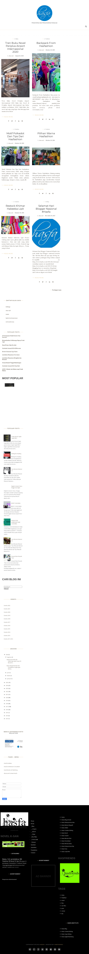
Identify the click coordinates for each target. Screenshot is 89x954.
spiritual (4, 867)
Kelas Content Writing (67, 931)
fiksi (62, 903)
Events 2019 (7, 615)
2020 (7, 697)
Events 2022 (7, 605)
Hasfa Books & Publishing (10, 770)
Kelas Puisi (64, 849)
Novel (12, 861)
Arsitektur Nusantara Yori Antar (11, 355)
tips (18, 861)
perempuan (5, 863)
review (63, 911)
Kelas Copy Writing (66, 934)
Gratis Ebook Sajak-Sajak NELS (16, 437)
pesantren (13, 863)
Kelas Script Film (65, 851)
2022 (7, 691)
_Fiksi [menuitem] (32, 826)
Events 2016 (7, 625)
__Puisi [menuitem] (33, 834)
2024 (7, 685)
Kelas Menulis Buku (66, 843)
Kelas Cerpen (65, 835)
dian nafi (11, 56)
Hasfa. (42, 944)
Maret (9, 675)
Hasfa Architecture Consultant (12, 766)
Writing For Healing (16, 453)
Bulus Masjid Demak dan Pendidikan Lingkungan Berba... (13, 667)
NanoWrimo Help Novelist (9, 345)
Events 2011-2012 (8, 639)
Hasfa (7, 314)
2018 (7, 703)
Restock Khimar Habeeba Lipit (15, 207)
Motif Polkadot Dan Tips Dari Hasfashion (15, 136)
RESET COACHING (15, 503)
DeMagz (8, 307)
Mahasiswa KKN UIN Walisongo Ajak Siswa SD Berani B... (14, 661)
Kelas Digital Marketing (67, 936)
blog (47, 201)
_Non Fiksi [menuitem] (34, 837)
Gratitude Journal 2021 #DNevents (11, 348)
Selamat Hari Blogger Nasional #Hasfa (46, 208)
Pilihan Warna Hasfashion (46, 135)
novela (9, 867)
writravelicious (10, 322)
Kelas (62, 895)
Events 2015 (7, 629)
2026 (7, 654)
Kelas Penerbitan (66, 841)
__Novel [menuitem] (33, 831)
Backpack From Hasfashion (46, 44)
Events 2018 (7, 619)
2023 (7, 688)
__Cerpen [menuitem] (33, 829)
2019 (7, 700)
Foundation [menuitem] (34, 850)
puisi (25, 863)
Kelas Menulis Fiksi (66, 838)
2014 (7, 715)
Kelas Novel (64, 833)
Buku (17, 39)
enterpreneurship (19, 865)
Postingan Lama (56, 290)
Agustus (9, 657)
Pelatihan (5, 861)
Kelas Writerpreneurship (67, 822)
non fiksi (63, 905)
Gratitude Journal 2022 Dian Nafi (11, 366)
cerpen (23, 861)
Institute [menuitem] (33, 845)
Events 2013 (7, 635)
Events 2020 (7, 612)
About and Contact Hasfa (10, 773)
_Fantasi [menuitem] (33, 842)
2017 (7, 706)
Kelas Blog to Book (66, 820)
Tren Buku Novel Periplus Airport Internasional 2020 (15, 47)
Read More (8, 117)
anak (13, 867)
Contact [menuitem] (33, 852)
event (62, 900)
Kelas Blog (64, 929)
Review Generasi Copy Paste (9, 351)
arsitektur (15, 859)
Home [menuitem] (32, 821)
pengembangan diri (9, 865)
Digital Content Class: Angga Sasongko (16, 487)
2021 (7, 694)
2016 (7, 709)
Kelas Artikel (64, 828)
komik (16, 867)
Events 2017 (7, 622)
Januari (9, 678)
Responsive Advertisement (9, 879)
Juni (8, 672)
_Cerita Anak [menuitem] (34, 839)
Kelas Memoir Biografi (67, 825)
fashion (48, 39)
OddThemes (58, 944)
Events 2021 (7, 609)
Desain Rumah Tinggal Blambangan (11, 362)
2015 (7, 712)
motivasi (20, 863)
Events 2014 (7, 632)
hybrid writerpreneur (12, 318)
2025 (7, 682)
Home (63, 817)
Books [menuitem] (32, 823)
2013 (7, 718)
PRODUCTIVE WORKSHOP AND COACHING (15, 522)
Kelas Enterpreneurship (67, 846)
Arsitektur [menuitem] (33, 847)
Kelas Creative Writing (67, 830)
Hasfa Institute (8, 763)
